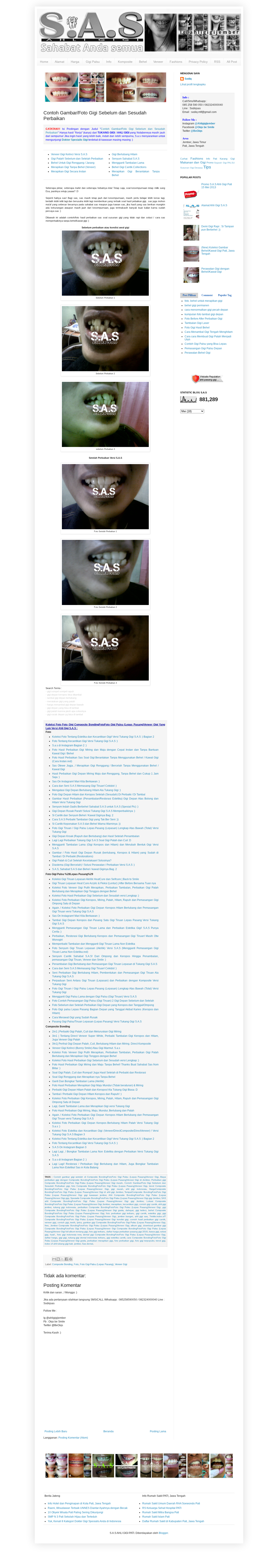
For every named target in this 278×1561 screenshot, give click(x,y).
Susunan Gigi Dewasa (191, 167)
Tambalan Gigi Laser (197, 323)
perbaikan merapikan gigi (100, 1241)
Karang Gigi (227, 158)
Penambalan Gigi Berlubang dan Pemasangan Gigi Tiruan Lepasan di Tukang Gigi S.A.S (104, 964)
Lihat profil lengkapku (193, 84)
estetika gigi (154, 1213)
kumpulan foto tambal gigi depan (204, 314)
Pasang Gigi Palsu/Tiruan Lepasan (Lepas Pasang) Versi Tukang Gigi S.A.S (97, 1021)
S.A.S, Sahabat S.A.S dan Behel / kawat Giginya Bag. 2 (84, 869)
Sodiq (188, 78)
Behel (143, 61)
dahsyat (130, 1210)
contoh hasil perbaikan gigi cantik (147, 1219)
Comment (207, 295)
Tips (207, 167)
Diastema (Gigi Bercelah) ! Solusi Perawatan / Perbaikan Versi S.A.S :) (93, 864)
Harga (75, 61)
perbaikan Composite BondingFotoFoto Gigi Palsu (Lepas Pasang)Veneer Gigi (119, 1207)
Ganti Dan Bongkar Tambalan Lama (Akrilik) (78, 1081)
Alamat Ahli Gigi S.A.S (214, 205)
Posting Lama (158, 1431)
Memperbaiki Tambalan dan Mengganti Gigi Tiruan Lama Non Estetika (93, 943)
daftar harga (51, 1237)
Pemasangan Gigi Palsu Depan (203, 348)
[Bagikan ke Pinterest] (70, 1259)
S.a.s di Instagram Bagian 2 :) (69, 745)
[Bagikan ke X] (62, 1259)
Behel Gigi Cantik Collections (129, 167)
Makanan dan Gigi (193, 162)
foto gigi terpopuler (144, 1241)
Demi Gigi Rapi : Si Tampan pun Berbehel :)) (217, 228)
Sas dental (87, 1244)
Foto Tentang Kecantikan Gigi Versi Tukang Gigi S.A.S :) (85, 741)
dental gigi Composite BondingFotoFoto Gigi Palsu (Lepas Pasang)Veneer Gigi (124, 1234)
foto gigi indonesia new (69, 1234)
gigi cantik (141, 1213)
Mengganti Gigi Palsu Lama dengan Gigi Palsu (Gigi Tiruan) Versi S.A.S (94, 996)
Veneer (158, 61)
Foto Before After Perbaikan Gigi (203, 318)
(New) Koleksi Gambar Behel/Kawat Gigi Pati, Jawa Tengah (218, 250)
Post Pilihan (189, 295)
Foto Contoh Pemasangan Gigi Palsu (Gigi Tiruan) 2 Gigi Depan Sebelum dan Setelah (103, 1000)
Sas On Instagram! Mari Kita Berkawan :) (76, 781)
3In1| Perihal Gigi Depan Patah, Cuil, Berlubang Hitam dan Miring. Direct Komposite (101, 1043)
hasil (53, 1234)
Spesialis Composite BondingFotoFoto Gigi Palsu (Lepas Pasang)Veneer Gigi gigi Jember (115, 1198)
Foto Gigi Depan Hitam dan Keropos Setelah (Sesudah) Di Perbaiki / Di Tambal (98, 794)
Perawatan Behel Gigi (197, 352)
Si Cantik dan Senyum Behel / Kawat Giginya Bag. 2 (82, 815)
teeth (72, 1222)
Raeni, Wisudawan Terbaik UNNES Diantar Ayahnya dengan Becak (87, 1508)
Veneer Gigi (121, 1264)
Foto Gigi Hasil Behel (197, 327)
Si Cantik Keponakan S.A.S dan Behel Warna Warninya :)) (86, 823)
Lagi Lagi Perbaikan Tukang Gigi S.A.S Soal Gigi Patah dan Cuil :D (91, 840)
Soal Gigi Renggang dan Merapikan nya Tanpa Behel (83, 1076)
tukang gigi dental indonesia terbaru (86, 1237)
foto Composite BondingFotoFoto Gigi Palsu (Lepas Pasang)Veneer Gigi (109, 1186)
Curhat (183, 158)
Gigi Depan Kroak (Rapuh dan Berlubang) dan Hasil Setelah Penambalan (95, 836)
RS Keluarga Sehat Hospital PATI (161, 1508)
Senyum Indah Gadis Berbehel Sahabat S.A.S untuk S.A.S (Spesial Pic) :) (95, 806)
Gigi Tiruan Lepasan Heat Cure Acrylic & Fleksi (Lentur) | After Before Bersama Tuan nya (104, 883)
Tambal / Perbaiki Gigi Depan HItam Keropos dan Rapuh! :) (87, 1094)
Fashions (176, 61)
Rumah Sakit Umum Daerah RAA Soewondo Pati (171, 1503)
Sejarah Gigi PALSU (224, 163)
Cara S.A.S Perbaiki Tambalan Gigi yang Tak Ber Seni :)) (85, 819)
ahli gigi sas (141, 1216)
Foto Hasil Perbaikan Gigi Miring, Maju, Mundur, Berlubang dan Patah (93, 1110)
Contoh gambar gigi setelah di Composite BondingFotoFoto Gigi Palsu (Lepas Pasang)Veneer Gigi (106, 1177)
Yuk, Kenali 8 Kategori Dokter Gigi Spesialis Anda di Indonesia (84, 1521)
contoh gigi (63, 1222)
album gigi (136, 1225)
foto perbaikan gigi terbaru (120, 1213)
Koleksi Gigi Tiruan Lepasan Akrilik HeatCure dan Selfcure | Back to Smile (95, 879)
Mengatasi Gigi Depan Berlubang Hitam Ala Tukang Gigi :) (86, 790)
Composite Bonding (62, 1264)
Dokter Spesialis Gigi (75, 139)
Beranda (108, 1431)
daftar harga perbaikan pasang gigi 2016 (127, 1231)
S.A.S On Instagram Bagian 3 (69, 1147)
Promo (210, 162)
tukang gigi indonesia (64, 1207)
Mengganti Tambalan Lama (128, 162)
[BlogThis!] (58, 1259)
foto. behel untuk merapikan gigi (203, 300)
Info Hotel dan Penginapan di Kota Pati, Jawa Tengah (79, 1503)
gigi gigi (63, 1237)
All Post (232, 61)
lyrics (79, 1222)
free (47, 1225)
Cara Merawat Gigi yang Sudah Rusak (75, 1017)
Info (108, 61)
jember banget (125, 1216)
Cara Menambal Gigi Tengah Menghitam (209, 331)
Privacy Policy (198, 61)
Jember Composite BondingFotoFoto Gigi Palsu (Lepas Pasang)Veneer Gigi (89, 1225)
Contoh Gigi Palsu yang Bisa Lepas (206, 343)
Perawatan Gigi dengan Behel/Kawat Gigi (215, 270)
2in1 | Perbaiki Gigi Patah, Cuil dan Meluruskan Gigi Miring (86, 1031)
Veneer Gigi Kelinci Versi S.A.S (69, 154)
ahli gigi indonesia (136, 1189)
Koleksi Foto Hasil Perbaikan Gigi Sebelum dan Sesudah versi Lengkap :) (95, 895)
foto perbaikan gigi (124, 1241)
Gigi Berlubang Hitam (124, 154)
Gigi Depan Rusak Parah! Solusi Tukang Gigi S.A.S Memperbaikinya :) (93, 811)
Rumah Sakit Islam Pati (156, 1516)
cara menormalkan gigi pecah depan (206, 309)
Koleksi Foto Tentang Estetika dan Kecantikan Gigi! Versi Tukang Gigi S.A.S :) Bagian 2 (103, 736)
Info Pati (211, 158)
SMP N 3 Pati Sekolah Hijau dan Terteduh (72, 1516)
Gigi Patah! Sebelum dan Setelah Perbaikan (77, 158)
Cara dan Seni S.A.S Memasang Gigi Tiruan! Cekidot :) (84, 785)
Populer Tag (225, 295)
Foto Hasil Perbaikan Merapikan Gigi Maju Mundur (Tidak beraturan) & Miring (97, 1085)
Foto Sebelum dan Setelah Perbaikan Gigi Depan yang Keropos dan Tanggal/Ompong (103, 1005)
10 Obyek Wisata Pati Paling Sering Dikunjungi (75, 1512)
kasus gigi (154, 1231)
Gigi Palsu (93, 61)
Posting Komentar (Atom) (73, 1437)
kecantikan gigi (130, 1204)
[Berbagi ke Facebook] (66, 1259)
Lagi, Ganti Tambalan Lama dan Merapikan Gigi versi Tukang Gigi (91, 1106)
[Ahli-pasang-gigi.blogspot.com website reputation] (207, 382)
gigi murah (117, 1189)
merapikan (116, 1204)
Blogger (163, 1533)
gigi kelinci (141, 1210)
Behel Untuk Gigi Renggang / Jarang (72, 162)
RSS (217, 61)
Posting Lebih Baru (56, 1431)
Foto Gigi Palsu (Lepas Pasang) (97, 1264)
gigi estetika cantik (116, 1237)
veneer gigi (50, 1222)
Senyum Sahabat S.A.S (125, 158)
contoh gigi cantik (148, 1204)
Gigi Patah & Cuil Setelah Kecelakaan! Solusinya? (81, 860)
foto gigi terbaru (97, 1231)
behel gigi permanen (197, 305)
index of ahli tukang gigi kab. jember (63, 1244)
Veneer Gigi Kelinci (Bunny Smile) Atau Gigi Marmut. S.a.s (86, 1048)
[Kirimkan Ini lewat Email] (54, 1259)
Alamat (59, 61)
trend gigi (160, 1241)
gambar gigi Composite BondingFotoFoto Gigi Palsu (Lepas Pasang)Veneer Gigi (124, 1222)
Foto (76, 1264)
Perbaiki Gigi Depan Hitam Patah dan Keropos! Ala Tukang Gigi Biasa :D (95, 1089)
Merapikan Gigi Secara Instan (68, 171)
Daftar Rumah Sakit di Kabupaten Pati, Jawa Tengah (173, 1521)
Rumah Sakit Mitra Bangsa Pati (160, 1512)
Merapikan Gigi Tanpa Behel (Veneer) (73, 167)
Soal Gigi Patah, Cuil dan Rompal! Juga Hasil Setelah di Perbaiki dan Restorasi (99, 1072)
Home (44, 61)
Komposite (125, 61)
